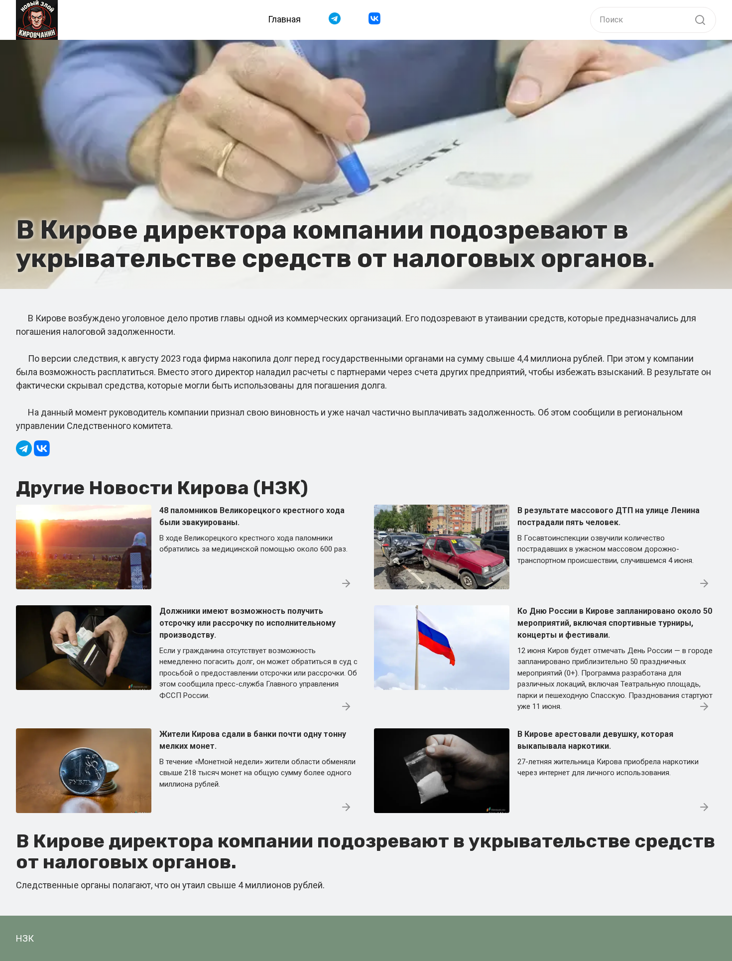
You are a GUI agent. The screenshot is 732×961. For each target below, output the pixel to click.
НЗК (25, 938)
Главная (284, 19)
